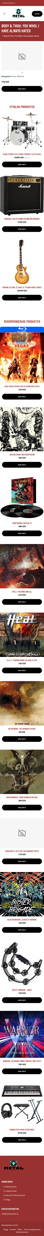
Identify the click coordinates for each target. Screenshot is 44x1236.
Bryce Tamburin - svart (22, 990)
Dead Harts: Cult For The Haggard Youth (22, 851)
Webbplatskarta (22, 1232)
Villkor (19, 1229)
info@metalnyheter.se (8, 3)
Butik (37, 14)
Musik (13, 76)
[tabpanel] (22, 56)
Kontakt (13, 1229)
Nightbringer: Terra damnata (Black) (22, 797)
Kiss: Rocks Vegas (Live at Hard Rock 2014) (22, 386)
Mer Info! (22, 89)
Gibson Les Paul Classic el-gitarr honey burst (22, 287)
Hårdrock (20, 76)
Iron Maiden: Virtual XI (22, 523)
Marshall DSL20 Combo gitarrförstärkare (22, 218)
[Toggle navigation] (4, 14)
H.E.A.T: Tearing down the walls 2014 (22, 660)
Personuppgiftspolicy (32, 1229)
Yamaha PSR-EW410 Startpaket (22, 1129)
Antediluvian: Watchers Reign (22, 454)
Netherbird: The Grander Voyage (22, 728)
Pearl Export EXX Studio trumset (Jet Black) (22, 154)
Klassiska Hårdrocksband (15, 1195)
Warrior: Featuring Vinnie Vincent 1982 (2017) (22, 1061)
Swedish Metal (10, 1191)
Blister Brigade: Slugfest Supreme (22, 919)
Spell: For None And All (22, 591)
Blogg (7, 1199)
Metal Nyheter (11, 1187)
